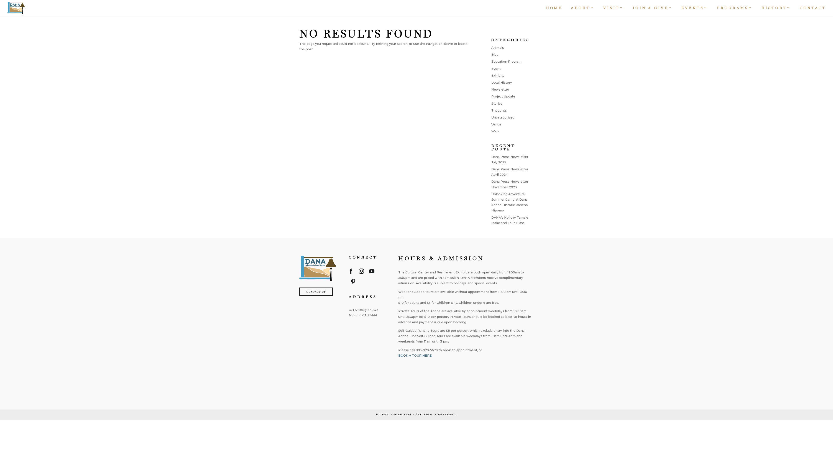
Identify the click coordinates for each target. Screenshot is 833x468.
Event (496, 69)
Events (692, 8)
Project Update (503, 96)
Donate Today (422, 386)
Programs (732, 8)
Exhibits (497, 76)
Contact (813, 8)
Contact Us (316, 292)
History (774, 8)
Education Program (506, 61)
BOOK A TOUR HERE (415, 356)
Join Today (419, 369)
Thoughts (499, 110)
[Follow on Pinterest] (353, 282)
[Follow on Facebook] (351, 272)
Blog (494, 55)
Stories (496, 104)
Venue (496, 124)
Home (554, 8)
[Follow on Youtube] (371, 272)
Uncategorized (502, 117)
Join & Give (650, 8)
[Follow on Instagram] (361, 272)
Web (495, 131)
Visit (611, 8)
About (580, 8)
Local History (501, 82)
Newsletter (500, 89)
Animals (497, 48)
